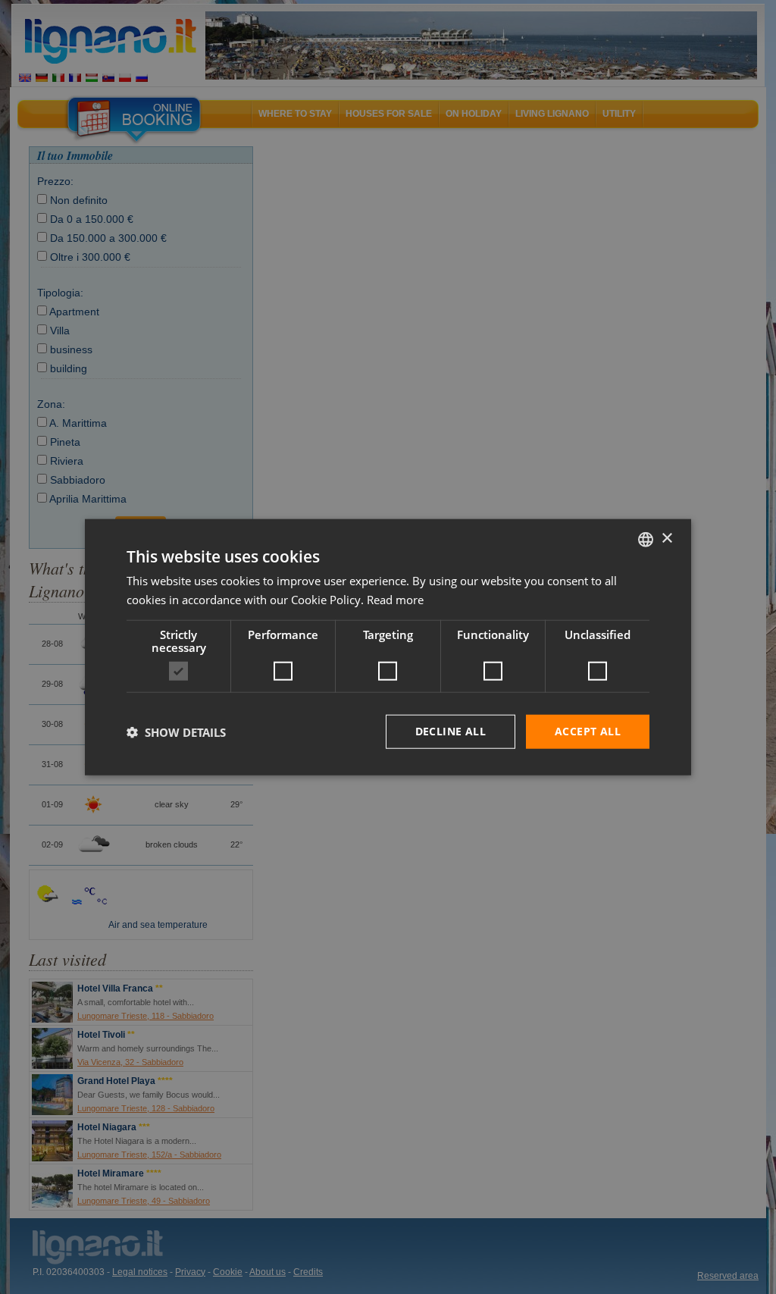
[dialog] (388, 647)
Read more (395, 598)
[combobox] (645, 539)
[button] (176, 731)
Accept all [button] (588, 731)
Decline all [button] (450, 731)
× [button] (666, 538)
